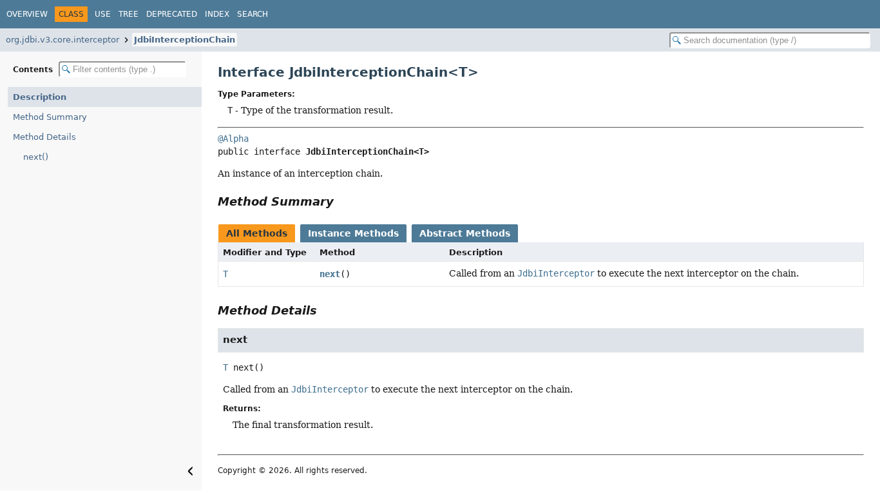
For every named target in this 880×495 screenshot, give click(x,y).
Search (252, 14)
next (330, 274)
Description (39, 97)
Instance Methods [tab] (353, 233)
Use (103, 14)
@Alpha (233, 138)
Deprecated (171, 14)
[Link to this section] (343, 201)
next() (35, 157)
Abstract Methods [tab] (464, 233)
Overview (27, 14)
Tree (129, 14)
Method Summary (50, 117)
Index (217, 14)
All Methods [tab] (256, 233)
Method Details (44, 137)
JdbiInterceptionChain (184, 39)
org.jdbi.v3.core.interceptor (62, 39)
